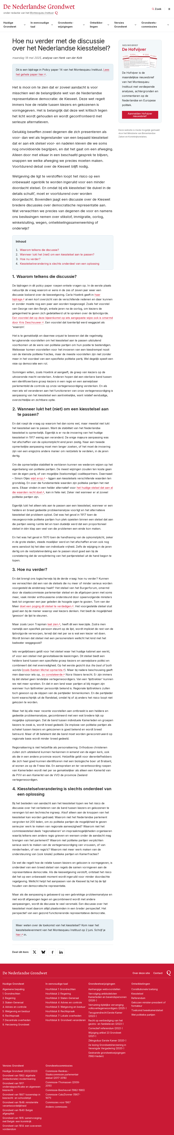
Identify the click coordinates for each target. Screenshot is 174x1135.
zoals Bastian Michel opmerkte (42, 670)
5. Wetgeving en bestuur (16, 1011)
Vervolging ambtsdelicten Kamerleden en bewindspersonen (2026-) (107, 997)
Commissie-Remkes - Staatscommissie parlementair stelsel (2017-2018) (62, 1074)
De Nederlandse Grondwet (39, 7)
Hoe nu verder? (30, 259)
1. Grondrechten (11, 993)
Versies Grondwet (120, 24)
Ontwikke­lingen (96, 24)
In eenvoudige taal (40, 24)
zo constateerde (52, 674)
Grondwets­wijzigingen (65, 24)
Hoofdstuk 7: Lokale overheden (63, 1015)
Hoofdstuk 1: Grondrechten (61, 989)
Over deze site (141, 973)
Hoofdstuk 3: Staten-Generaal (62, 998)
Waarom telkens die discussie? (39, 250)
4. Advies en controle (15, 1006)
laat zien (52, 624)
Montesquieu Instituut (42, 12)
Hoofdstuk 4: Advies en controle (64, 1002)
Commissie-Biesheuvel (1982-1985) (65, 1090)
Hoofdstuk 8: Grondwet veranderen (66, 1020)
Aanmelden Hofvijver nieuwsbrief (140, 115)
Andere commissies (56, 1106)
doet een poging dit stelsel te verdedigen (45, 606)
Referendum (138, 998)
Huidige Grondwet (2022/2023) (20, 1071)
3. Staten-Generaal (13, 1002)
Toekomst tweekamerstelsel (147, 1010)
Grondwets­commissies (149, 24)
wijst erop (37, 478)
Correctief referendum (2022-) (105, 1028)
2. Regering (9, 998)
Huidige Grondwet (9, 24)
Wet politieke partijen (143, 1014)
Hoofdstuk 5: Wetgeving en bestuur (65, 1006)
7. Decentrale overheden (17, 1020)
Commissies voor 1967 (58, 1102)
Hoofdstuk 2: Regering (58, 993)
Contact (158, 973)
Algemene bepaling (13, 989)
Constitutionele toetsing (144, 989)
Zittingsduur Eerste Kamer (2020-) (107, 1040)
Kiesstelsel (137, 993)
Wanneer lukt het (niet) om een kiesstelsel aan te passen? (57, 254)
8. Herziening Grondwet (16, 1024)
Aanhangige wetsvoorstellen (104, 989)
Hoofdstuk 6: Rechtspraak (60, 1011)
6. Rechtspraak (11, 1015)
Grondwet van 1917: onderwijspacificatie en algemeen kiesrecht (21, 1087)
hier (18, 934)
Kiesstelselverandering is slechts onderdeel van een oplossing (59, 263)
